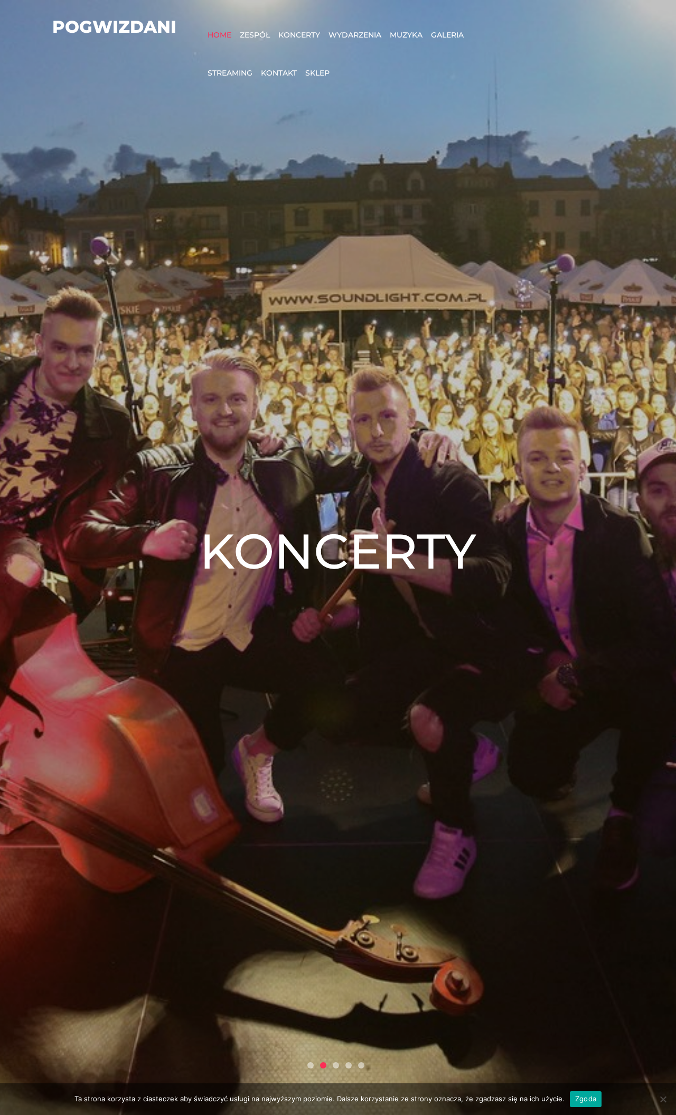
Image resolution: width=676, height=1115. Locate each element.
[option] (338, 557)
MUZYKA (406, 35)
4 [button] (348, 1065)
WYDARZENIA (354, 35)
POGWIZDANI (114, 26)
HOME (219, 35)
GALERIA (447, 35)
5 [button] (361, 1065)
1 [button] (310, 1065)
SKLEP (317, 73)
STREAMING (230, 73)
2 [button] (323, 1065)
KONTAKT (279, 73)
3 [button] (336, 1065)
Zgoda (585, 1098)
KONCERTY (299, 35)
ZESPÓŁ (255, 35)
